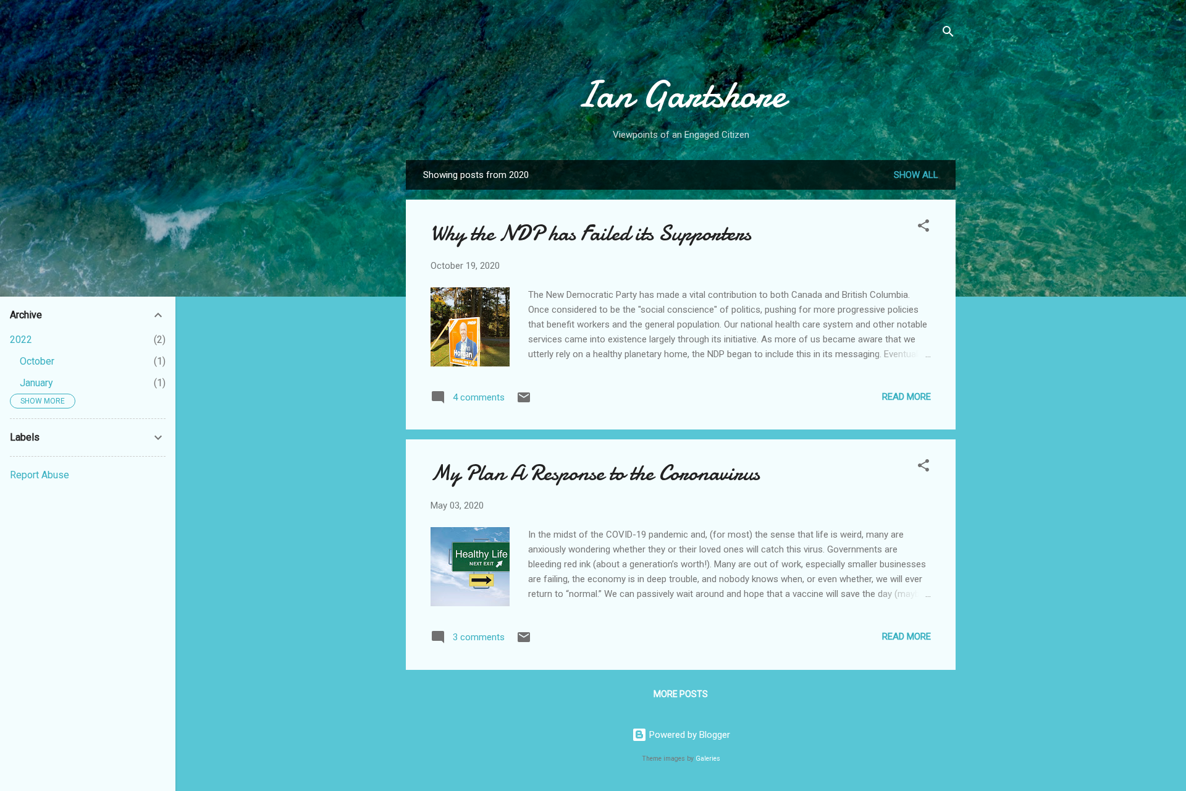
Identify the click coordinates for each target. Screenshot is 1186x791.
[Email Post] (523, 401)
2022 (21, 339)
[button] (923, 227)
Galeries (708, 759)
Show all (916, 174)
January (36, 383)
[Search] (948, 34)
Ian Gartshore (681, 94)
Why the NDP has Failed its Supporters (591, 233)
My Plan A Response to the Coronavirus (595, 473)
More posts (681, 694)
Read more (906, 396)
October (37, 361)
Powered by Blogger (688, 734)
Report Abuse (39, 475)
